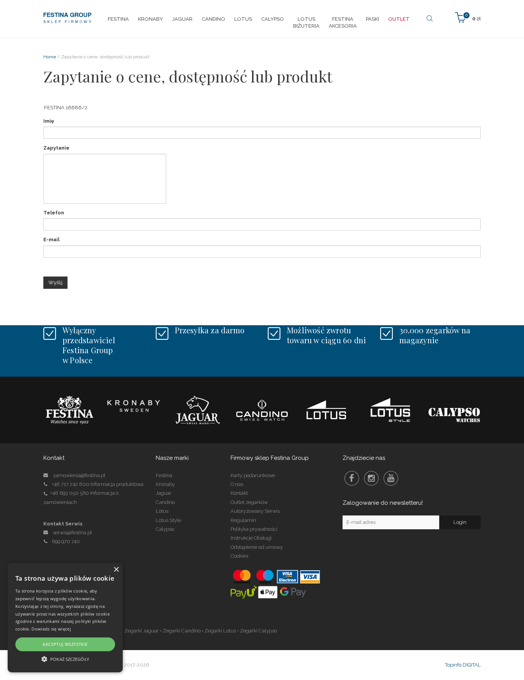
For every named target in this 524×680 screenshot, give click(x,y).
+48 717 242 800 (70, 484)
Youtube (391, 478)
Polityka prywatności (254, 529)
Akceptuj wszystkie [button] (65, 644)
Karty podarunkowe (253, 475)
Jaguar (163, 493)
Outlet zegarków (249, 502)
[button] (65, 658)
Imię (48, 121)
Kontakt (239, 493)
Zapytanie (56, 148)
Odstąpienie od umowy (257, 547)
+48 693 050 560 (69, 493)
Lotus (162, 511)
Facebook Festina (351, 478)
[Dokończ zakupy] (468, 17)
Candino (165, 502)
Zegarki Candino (182, 631)
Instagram (371, 478)
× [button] (116, 570)
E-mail (51, 239)
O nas (237, 484)
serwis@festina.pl (72, 532)
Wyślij (55, 282)
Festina (164, 475)
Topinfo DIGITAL (463, 665)
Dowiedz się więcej (51, 629)
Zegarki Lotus (220, 631)
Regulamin (243, 520)
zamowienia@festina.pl (79, 475)
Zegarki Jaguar (141, 631)
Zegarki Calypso (258, 631)
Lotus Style (168, 520)
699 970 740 (66, 541)
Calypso (165, 529)
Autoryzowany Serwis (255, 511)
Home (49, 56)
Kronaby (165, 484)
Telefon (53, 213)
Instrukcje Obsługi (251, 538)
